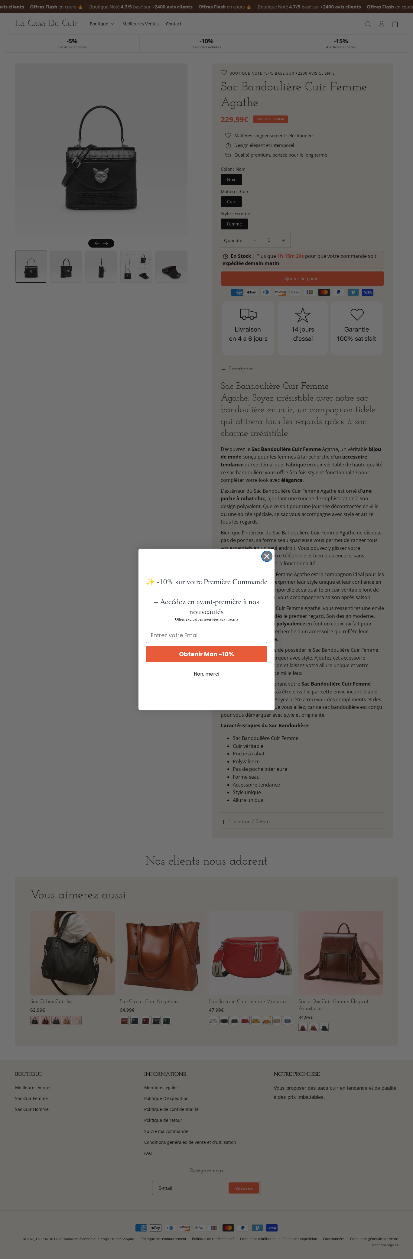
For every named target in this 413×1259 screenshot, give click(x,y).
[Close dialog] (267, 556)
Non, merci (206, 673)
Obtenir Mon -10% (206, 654)
